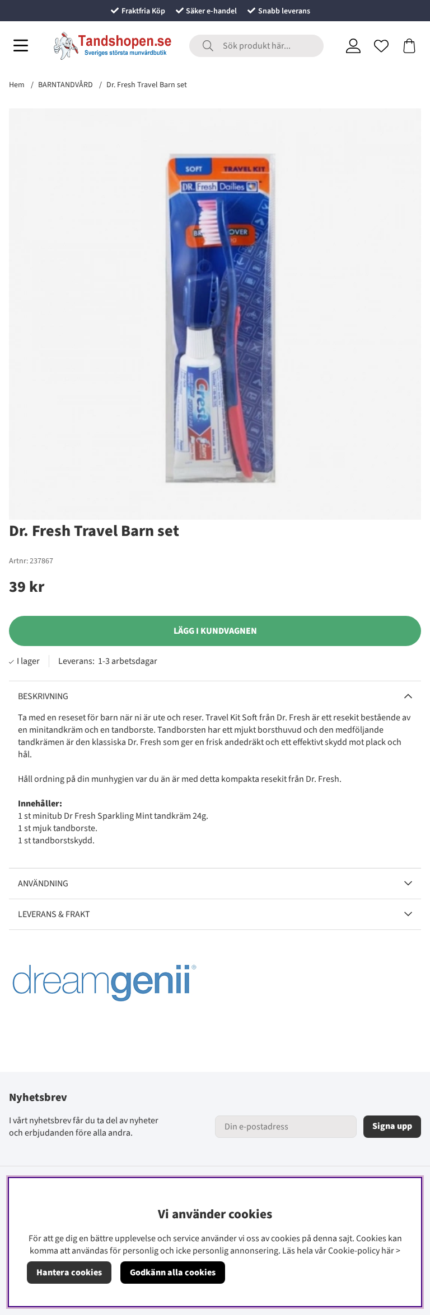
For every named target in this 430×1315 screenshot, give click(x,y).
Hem (17, 85)
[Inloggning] (353, 46)
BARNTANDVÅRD (65, 85)
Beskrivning (43, 696)
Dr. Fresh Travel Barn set (146, 85)
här (387, 1251)
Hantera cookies (69, 1272)
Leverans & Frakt (54, 914)
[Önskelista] (381, 46)
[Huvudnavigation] (20, 46)
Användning (43, 883)
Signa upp (392, 1126)
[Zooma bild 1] (215, 314)
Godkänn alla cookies (173, 1272)
